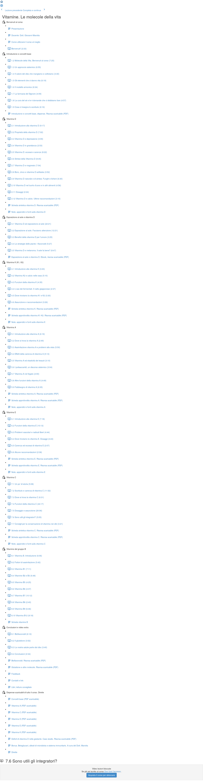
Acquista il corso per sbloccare (101, 775)
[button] (1, 2)
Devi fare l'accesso (112, 771)
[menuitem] (1, 6)
